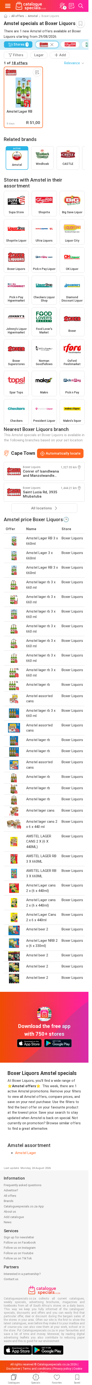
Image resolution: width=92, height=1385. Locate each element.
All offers (17, 16)
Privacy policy (62, 1368)
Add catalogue (14, 1217)
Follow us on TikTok (18, 1258)
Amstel (33, 16)
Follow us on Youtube (18, 1253)
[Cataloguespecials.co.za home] (31, 5)
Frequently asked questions (23, 1185)
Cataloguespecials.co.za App (24, 1206)
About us (10, 1211)
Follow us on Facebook (20, 1242)
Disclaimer (13, 1368)
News (8, 1222)
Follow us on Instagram (20, 1247)
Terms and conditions (36, 1368)
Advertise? (11, 1190)
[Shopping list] (71, 6)
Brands (8, 1201)
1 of (16, 63)
